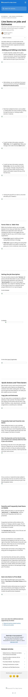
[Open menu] (25, 2)
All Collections (4, 16)
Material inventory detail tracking (12, 623)
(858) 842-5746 (14, 642)
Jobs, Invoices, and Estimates (16, 16)
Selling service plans (8, 625)
